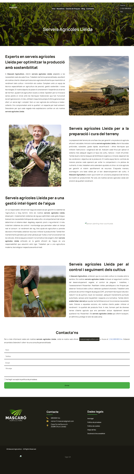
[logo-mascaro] (9, 6)
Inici (53, 9)
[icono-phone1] (117, 8)
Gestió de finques (73, 9)
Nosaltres (60, 9)
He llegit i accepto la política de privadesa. (21, 379)
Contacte (90, 9)
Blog (83, 9)
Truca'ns (122, 5)
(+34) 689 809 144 (115, 339)
